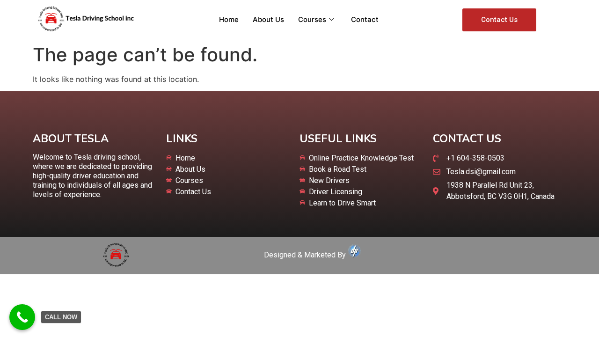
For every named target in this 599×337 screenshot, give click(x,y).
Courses (312, 19)
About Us (268, 19)
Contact (365, 19)
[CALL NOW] (22, 317)
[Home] (116, 264)
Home (229, 19)
